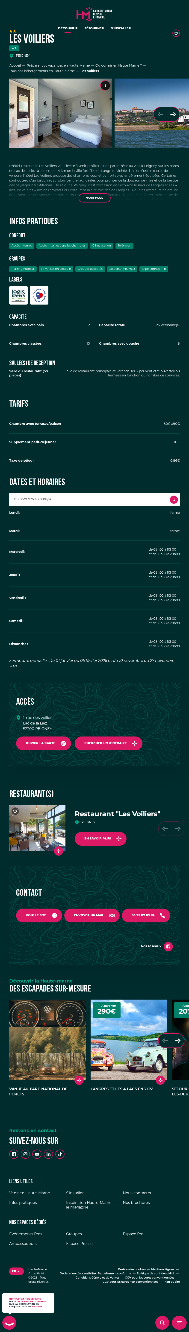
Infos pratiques (23, 1203)
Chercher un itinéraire (105, 743)
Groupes (74, 1234)
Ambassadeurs (23, 1244)
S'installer (75, 1193)
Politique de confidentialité (155, 1273)
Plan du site (172, 1282)
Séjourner (94, 28)
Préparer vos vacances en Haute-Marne (58, 65)
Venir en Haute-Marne (29, 1193)
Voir (94, 198)
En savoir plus (97, 838)
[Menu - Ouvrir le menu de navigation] (179, 1323)
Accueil (15, 65)
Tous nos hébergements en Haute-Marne (42, 71)
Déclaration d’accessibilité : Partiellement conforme (95, 1273)
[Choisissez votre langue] (16, 1271)
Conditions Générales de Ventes (97, 1277)
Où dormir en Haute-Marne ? (118, 65)
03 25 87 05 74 (143, 915)
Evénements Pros (25, 1234)
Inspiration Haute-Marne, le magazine (89, 1205)
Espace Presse (79, 1244)
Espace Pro (133, 1234)
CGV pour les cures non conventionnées (130, 1282)
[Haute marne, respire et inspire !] (94, 12)
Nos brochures (136, 1203)
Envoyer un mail (89, 915)
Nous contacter (137, 1193)
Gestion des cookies (132, 1269)
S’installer (121, 28)
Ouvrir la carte (40, 743)
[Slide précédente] (160, 114)
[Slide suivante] (173, 114)
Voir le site (36, 915)
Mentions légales (162, 1269)
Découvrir (68, 28)
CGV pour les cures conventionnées (149, 1277)
